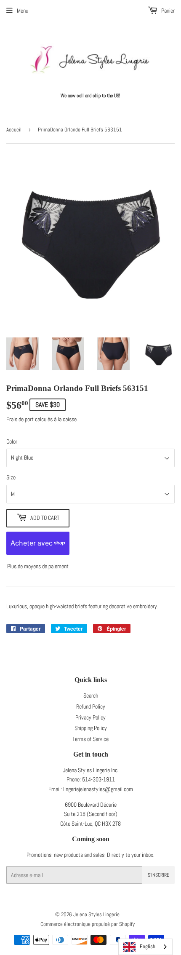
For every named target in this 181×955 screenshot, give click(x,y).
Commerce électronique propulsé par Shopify (87, 924)
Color (11, 441)
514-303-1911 (98, 779)
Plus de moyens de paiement (38, 566)
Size (11, 477)
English (147, 946)
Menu (22, 10)
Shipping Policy (91, 728)
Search (90, 695)
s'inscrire (158, 875)
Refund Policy (90, 706)
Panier (167, 10)
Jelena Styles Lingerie (96, 914)
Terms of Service (90, 739)
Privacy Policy (90, 717)
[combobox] (145, 947)
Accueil (13, 129)
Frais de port (20, 419)
